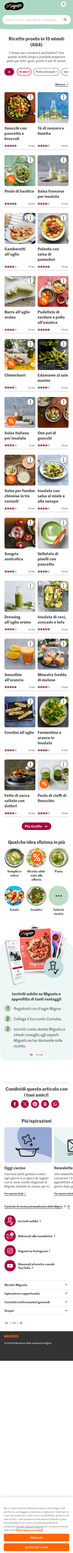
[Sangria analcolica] (19, 547)
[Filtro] (9, 72)
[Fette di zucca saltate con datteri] (19, 789)
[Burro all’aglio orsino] (19, 306)
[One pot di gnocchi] (53, 424)
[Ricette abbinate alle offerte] (36, 864)
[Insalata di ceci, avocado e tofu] (53, 608)
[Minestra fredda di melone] (53, 666)
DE (6, 1323)
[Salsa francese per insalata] (53, 182)
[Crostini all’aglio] (19, 726)
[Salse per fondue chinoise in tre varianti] (19, 484)
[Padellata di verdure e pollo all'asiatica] (53, 306)
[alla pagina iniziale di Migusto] (14, 4)
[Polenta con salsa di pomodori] (53, 243)
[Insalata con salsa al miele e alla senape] (53, 484)
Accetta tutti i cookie (36, 1547)
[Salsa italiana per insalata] (19, 424)
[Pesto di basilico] (19, 182)
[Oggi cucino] (28, 1161)
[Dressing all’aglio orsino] (19, 608)
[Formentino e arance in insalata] (53, 726)
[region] (36, 1525)
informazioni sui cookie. (29, 1530)
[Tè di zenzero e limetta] (53, 122)
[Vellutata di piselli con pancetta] (53, 547)
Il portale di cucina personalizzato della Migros (33, 1206)
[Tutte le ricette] (59, 900)
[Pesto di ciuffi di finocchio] (53, 789)
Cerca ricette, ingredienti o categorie (36, 19)
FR (14, 1323)
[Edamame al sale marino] (53, 366)
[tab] (36, 1284)
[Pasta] (59, 864)
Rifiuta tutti (36, 1537)
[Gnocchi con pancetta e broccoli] (19, 122)
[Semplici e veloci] (14, 864)
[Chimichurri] (19, 366)
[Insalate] (36, 900)
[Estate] (14, 900)
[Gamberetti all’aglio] (19, 243)
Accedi (39, 1054)
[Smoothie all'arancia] (19, 666)
